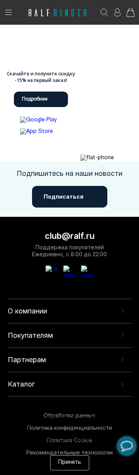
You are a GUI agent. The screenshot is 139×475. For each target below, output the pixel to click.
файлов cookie (51, 432)
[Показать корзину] (130, 15)
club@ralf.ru (70, 235)
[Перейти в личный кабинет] (117, 15)
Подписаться (63, 196)
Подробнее (34, 99)
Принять (69, 462)
